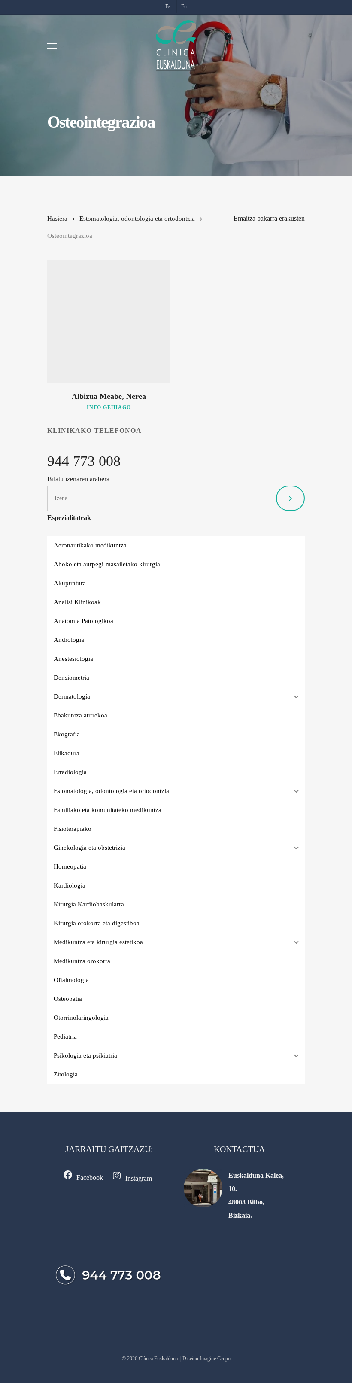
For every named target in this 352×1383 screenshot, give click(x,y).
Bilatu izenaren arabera (78, 479)
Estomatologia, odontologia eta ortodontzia (137, 218)
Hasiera (57, 218)
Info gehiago (109, 407)
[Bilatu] (290, 498)
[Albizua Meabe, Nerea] (108, 321)
